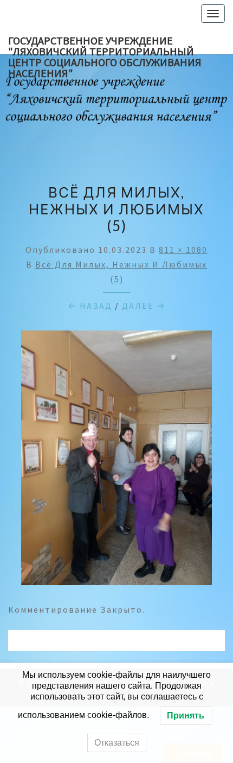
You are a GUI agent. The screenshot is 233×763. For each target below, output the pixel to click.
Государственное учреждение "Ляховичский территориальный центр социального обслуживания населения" (105, 44)
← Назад (90, 305)
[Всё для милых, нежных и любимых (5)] (116, 461)
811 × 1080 (183, 249)
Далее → (144, 305)
